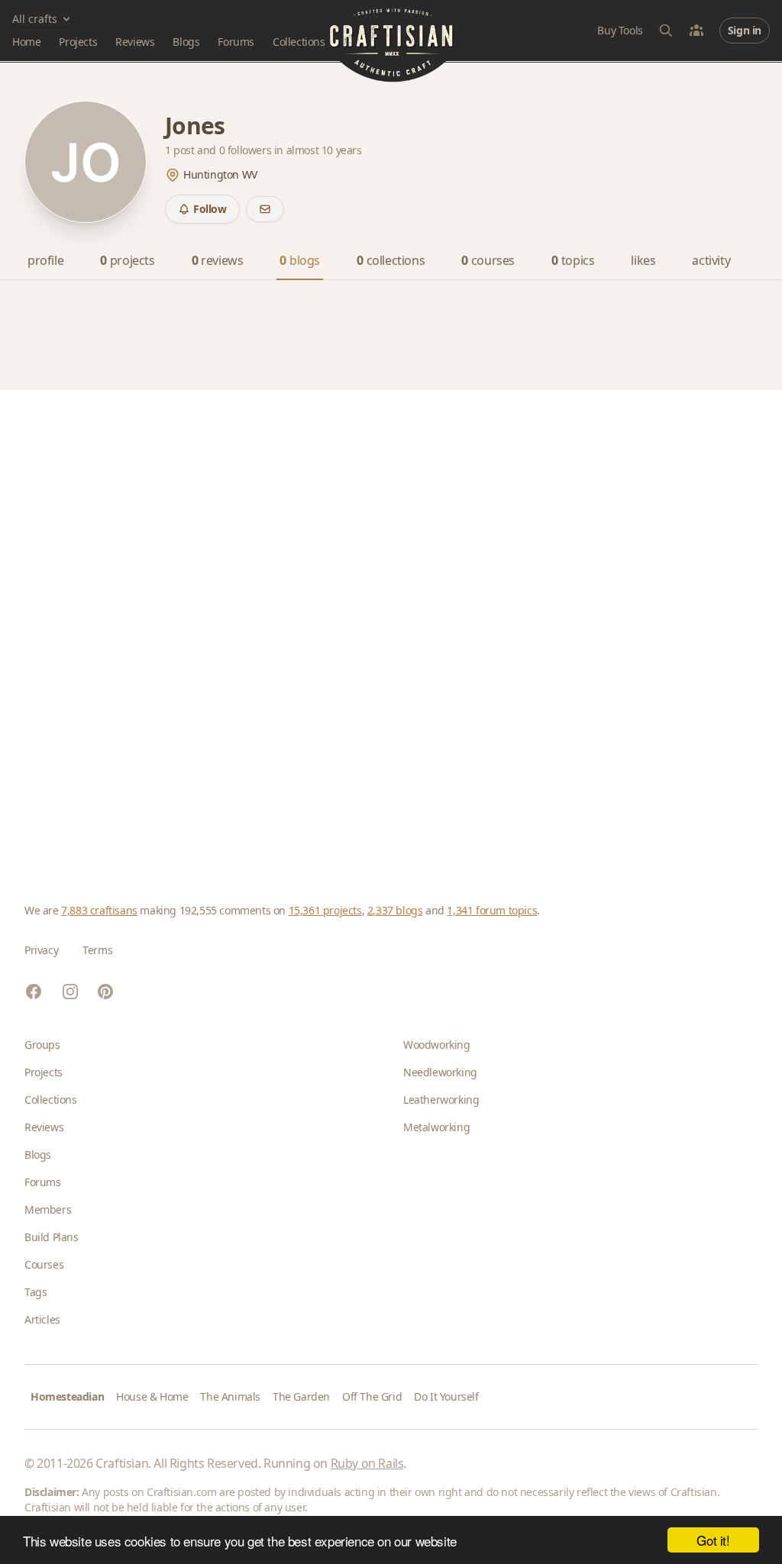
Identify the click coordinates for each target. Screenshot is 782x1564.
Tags (35, 1292)
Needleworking (440, 1072)
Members (47, 1209)
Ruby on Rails (367, 1463)
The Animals (230, 1396)
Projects (78, 41)
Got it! (712, 1539)
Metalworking (436, 1127)
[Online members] (696, 30)
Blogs (186, 41)
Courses (43, 1264)
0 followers (246, 150)
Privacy (41, 950)
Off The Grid (372, 1396)
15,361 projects (325, 910)
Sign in (744, 30)
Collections (299, 41)
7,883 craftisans (99, 910)
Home (26, 41)
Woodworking (436, 1044)
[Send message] (265, 209)
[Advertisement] (391, 622)
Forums (236, 41)
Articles (42, 1319)
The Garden (301, 1396)
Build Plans (51, 1237)
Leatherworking (441, 1099)
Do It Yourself (446, 1396)
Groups (42, 1044)
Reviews (134, 41)
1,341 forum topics (492, 910)
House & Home (152, 1396)
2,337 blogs (395, 910)
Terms (97, 950)
